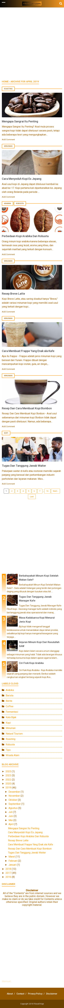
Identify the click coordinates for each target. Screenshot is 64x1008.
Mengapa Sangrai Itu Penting (20, 121)
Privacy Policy (35, 993)
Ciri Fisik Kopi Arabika (31, 663)
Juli (11, 812)
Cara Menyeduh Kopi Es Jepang (21, 178)
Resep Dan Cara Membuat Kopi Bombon (27, 408)
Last (32, 497)
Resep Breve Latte (13, 293)
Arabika (7, 203)
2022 (9, 779)
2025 (9, 771)
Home (5, 81)
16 (47, 491)
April (11, 824)
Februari (13, 860)
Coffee (9, 706)
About (10, 993)
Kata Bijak (11, 717)
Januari (13, 864)
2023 (9, 775)
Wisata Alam (12, 755)
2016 (9, 876)
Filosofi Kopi (39, 1004)
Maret (12, 856)
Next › (55, 491)
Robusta (20, 203)
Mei (11, 820)
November (15, 795)
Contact (20, 993)
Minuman (8, 146)
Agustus (13, 808)
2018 (9, 868)
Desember (15, 791)
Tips (8, 749)
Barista (9, 695)
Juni (11, 816)
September (15, 803)
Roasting (8, 89)
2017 (9, 872)
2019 (9, 787)
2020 (9, 783)
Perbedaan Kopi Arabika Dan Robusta (25, 236)
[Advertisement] (32, 45)
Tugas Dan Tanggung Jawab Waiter (24, 465)
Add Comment (8, 139)
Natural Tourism (14, 733)
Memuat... (7, 981)
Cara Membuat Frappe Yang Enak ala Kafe (28, 351)
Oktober (13, 799)
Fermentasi (12, 711)
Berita (9, 700)
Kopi (6, 433)
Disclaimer (51, 993)
